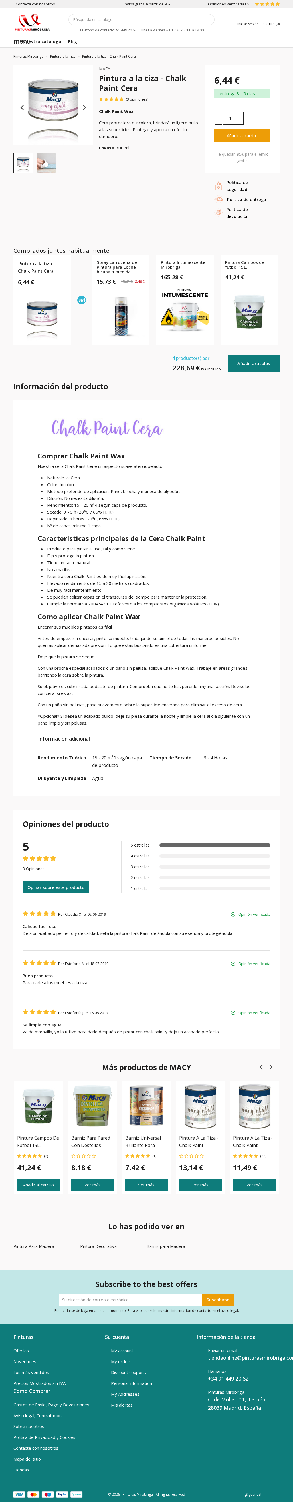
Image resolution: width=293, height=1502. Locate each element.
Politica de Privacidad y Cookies (44, 1437)
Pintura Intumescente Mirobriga (183, 265)
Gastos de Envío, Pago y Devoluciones (51, 1404)
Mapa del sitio (27, 1459)
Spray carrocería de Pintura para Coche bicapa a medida (117, 267)
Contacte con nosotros (35, 1448)
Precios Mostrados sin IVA (39, 1383)
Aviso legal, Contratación (37, 1415)
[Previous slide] (22, 107)
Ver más (92, 1185)
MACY (104, 68)
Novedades (24, 1361)
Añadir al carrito (242, 135)
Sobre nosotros (28, 1426)
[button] (23, 163)
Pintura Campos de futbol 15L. (244, 265)
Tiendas (21, 1470)
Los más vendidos (31, 1372)
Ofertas (21, 1350)
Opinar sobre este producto (55, 887)
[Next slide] (84, 107)
